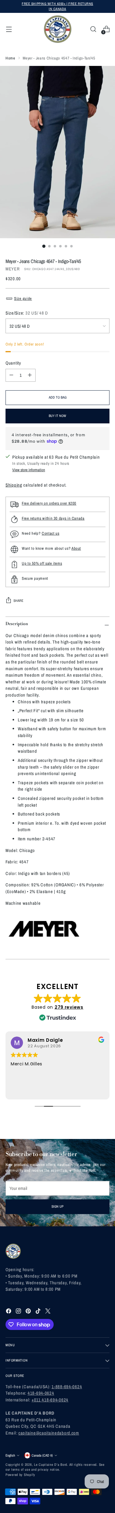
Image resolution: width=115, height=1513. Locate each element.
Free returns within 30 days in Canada (53, 518)
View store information (28, 469)
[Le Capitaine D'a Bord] (57, 29)
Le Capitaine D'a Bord (50, 1464)
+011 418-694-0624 (50, 1400)
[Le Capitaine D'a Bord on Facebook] (9, 1312)
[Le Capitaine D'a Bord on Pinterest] (29, 1312)
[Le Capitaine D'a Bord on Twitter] (48, 1312)
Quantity (13, 363)
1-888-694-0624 (67, 1386)
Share (18, 600)
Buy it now (57, 415)
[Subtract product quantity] (11, 375)
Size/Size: (27, 313)
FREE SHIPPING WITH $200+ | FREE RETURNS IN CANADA (57, 6)
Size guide (23, 298)
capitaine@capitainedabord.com (48, 1433)
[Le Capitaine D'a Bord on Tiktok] (38, 1312)
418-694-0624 (41, 1393)
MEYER (13, 269)
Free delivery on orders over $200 (49, 503)
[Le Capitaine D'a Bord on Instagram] (19, 1312)
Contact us (50, 533)
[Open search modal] (93, 29)
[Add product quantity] (29, 375)
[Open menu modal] (8, 29)
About (76, 548)
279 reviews (69, 1007)
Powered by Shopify (20, 1474)
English (10, 1455)
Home (10, 58)
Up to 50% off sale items (42, 563)
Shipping (14, 485)
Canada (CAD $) (42, 1455)
